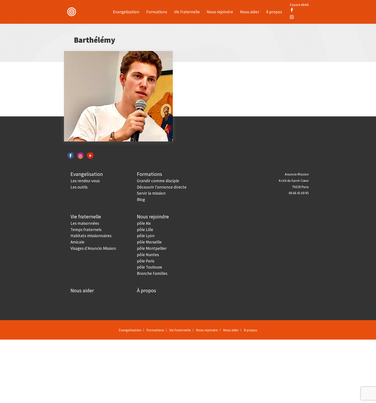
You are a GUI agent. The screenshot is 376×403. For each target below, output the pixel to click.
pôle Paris (145, 261)
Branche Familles (152, 273)
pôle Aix (144, 223)
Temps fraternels (85, 229)
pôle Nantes (148, 254)
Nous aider (249, 11)
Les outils (78, 187)
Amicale (77, 242)
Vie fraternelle (187, 11)
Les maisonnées (84, 223)
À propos (274, 11)
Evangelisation (126, 11)
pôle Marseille (149, 242)
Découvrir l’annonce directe (161, 187)
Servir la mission (151, 193)
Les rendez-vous (85, 180)
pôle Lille (145, 229)
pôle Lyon (145, 235)
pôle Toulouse (149, 267)
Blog (141, 199)
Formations (156, 11)
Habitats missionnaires (90, 235)
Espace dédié (299, 4)
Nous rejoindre (220, 11)
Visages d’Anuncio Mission (93, 248)
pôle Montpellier (152, 248)
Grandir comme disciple (158, 180)
